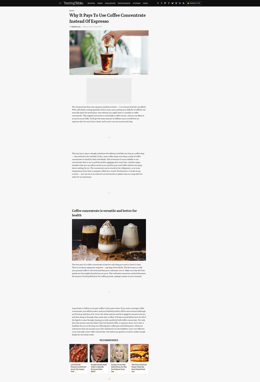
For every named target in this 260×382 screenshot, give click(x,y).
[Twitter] (162, 3)
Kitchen (136, 3)
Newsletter (195, 3)
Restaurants (124, 3)
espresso (110, 162)
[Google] (180, 3)
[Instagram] (176, 3)
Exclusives (110, 3)
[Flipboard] (165, 3)
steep (126, 314)
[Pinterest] (169, 3)
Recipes (91, 3)
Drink (71, 10)
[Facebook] (158, 3)
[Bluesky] (173, 3)
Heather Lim (76, 26)
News (100, 3)
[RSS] (184, 3)
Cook (145, 3)
